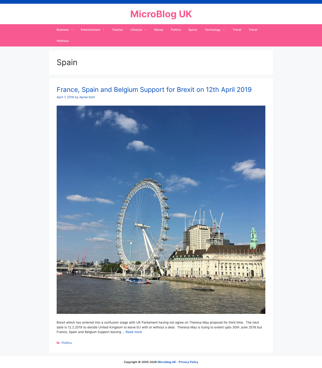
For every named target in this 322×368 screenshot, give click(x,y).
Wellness (63, 41)
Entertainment (90, 29)
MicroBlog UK (161, 14)
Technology (213, 29)
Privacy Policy (188, 362)
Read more (134, 332)
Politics (176, 29)
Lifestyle (136, 29)
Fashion (117, 29)
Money (158, 29)
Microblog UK (167, 362)
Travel (237, 29)
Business (63, 29)
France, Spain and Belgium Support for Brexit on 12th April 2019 (154, 89)
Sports (192, 29)
